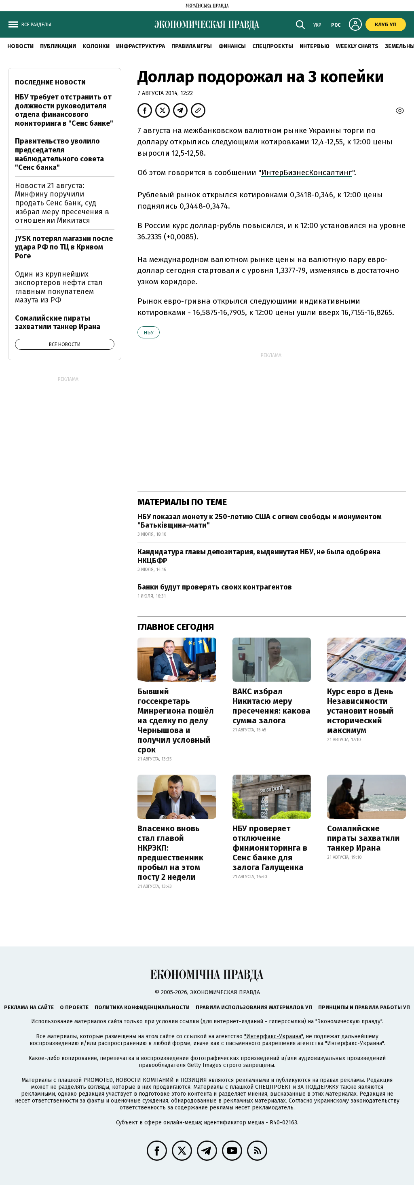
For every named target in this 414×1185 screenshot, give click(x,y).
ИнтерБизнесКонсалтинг (306, 172)
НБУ (149, 333)
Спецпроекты (272, 46)
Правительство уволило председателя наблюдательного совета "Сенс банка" (59, 154)
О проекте (74, 1007)
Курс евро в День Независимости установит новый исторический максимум (360, 710)
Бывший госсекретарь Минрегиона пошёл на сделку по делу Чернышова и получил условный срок (175, 720)
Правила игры (191, 46)
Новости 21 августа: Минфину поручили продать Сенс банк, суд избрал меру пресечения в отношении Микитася (62, 203)
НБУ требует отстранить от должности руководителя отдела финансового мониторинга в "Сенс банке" (64, 110)
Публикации (58, 46)
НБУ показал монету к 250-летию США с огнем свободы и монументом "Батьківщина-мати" (259, 521)
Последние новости (50, 82)
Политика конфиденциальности (142, 1007)
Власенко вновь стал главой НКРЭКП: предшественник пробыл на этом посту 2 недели (170, 853)
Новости (20, 46)
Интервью (315, 46)
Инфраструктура (140, 46)
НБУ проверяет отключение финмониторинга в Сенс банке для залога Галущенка (269, 848)
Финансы (232, 46)
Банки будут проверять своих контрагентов (214, 587)
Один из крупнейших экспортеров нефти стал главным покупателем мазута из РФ (59, 287)
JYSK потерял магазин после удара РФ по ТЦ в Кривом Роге (64, 247)
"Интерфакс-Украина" (273, 1036)
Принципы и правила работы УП (364, 1007)
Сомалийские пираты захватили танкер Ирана (363, 838)
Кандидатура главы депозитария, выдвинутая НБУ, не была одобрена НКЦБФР (258, 556)
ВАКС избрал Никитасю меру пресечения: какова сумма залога (271, 705)
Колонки (96, 46)
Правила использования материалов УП (254, 1007)
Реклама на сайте (29, 1007)
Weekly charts (357, 46)
